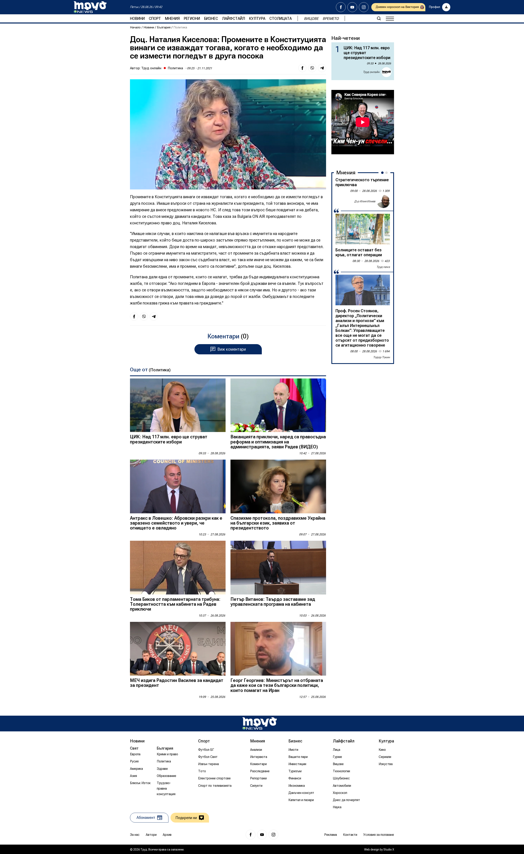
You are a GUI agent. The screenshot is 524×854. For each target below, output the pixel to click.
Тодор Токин (381, 357)
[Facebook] (341, 7)
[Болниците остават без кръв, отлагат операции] (362, 229)
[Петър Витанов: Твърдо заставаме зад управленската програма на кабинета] (278, 567)
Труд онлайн (151, 68)
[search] (379, 18)
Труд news (383, 267)
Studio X (388, 849)
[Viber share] (312, 68)
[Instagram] (364, 7)
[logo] (90, 7)
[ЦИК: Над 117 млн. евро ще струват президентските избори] (178, 405)
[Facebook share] (302, 68)
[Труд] (259, 723)
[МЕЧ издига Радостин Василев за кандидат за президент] (178, 649)
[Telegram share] (322, 68)
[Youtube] (352, 7)
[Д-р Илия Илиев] (383, 201)
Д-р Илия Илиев (364, 201)
